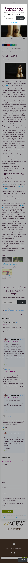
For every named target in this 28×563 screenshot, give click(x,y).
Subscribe (20, 18)
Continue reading (14, 22)
